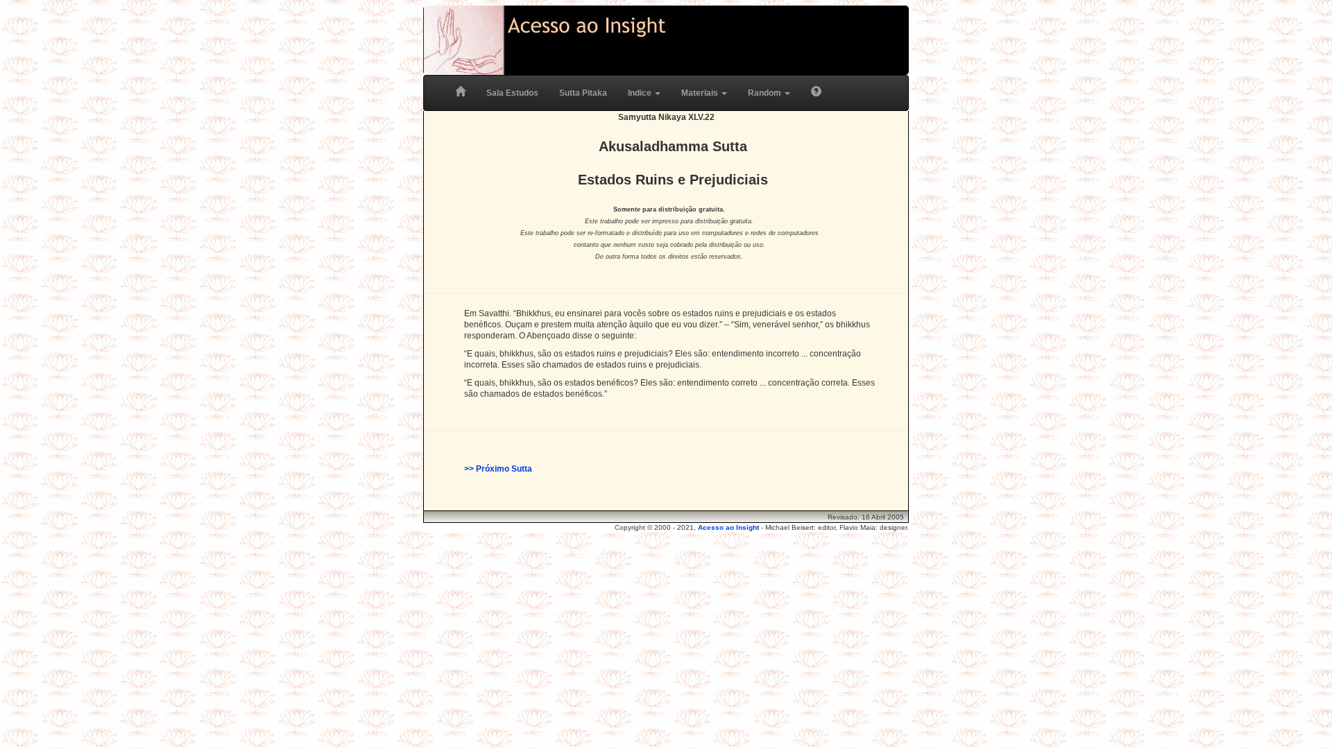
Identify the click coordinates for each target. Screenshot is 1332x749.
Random (765, 93)
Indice (641, 93)
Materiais (700, 93)
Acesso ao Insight (728, 527)
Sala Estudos (512, 93)
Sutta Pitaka (583, 93)
